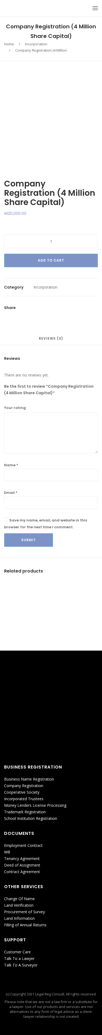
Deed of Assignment (22, 865)
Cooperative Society (21, 792)
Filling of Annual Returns (25, 924)
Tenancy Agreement (22, 858)
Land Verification (18, 905)
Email (10, 492)
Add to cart (51, 260)
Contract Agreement (22, 871)
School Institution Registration (30, 818)
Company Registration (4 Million (41, 50)
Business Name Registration (29, 779)
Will (7, 852)
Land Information (19, 918)
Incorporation (36, 43)
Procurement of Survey (24, 911)
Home (9, 43)
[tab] (51, 341)
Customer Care (17, 951)
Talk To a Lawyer (19, 958)
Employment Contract (23, 845)
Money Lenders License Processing (35, 805)
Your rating (15, 407)
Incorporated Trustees (24, 798)
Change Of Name (19, 898)
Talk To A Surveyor (21, 965)
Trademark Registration (25, 811)
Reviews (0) (51, 339)
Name (11, 465)
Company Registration (23, 785)
